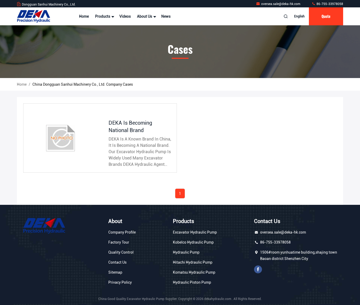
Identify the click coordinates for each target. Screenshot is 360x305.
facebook (258, 269)
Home (84, 16)
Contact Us (117, 262)
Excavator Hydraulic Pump (195, 232)
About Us (145, 16)
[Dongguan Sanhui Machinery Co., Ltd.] (33, 16)
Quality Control (121, 252)
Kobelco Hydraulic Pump (193, 242)
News (166, 16)
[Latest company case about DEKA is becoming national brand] (61, 138)
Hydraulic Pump (186, 252)
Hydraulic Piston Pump (192, 282)
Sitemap (115, 272)
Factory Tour (118, 242)
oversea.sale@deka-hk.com (281, 4)
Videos (125, 16)
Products (103, 16)
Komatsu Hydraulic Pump (194, 272)
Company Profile (122, 232)
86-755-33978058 (329, 4)
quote (326, 16)
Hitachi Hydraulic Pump (192, 262)
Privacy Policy (120, 282)
